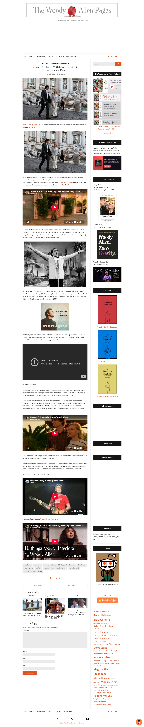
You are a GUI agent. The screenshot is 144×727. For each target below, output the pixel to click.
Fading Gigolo (113, 651)
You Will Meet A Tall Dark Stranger (102, 704)
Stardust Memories (105, 687)
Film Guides (41, 56)
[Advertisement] (72, 39)
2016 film (96, 611)
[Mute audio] (117, 88)
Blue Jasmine (101, 619)
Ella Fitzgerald (62, 565)
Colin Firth (115, 636)
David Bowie (27, 565)
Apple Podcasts (108, 126)
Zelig (113, 704)
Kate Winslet (105, 663)
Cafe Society (100, 632)
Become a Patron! (107, 133)
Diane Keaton (114, 644)
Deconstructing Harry (100, 644)
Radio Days (106, 685)
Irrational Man (101, 657)
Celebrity (109, 636)
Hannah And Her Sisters (103, 653)
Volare (40, 571)
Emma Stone (100, 647)
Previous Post (38, 585)
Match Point (110, 678)
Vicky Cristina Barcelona (101, 699)
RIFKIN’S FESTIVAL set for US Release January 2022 (32, 614)
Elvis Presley (82, 565)
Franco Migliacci (28, 568)
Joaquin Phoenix (113, 661)
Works (50, 56)
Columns (59, 56)
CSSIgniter (80, 723)
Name (25, 651)
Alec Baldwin (103, 611)
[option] (107, 98)
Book (24, 56)
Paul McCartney (61, 568)
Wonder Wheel (99, 702)
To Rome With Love (65, 182)
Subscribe (120, 91)
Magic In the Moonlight (100, 671)
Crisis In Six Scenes (99, 641)
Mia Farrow (96, 682)
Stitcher (114, 129)
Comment (26, 630)
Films (42, 63)
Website (25, 665)
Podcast (31, 56)
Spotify (108, 129)
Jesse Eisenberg (99, 661)
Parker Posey (97, 685)
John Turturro (97, 663)
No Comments (61, 74)
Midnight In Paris (110, 681)
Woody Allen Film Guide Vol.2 (107, 362)
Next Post (71, 585)
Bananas (108, 615)
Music (48, 63)
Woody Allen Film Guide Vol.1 (107, 327)
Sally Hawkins (114, 685)
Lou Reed (38, 568)
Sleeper (95, 687)
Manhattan (99, 677)
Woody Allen (70, 56)
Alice (109, 611)
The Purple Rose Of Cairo (102, 693)
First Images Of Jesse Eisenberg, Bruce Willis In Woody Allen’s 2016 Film (77, 613)
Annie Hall (99, 615)
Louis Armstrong (49, 568)
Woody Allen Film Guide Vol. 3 (107, 396)
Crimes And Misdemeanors (103, 638)
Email (25, 658)
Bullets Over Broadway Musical (103, 629)
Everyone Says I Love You (101, 651)
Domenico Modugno (49, 565)
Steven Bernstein (74, 568)
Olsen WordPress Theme (67, 723)
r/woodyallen (107, 587)
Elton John (72, 565)
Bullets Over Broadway (103, 626)
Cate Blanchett (99, 636)
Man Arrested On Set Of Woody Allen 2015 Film (53, 617)
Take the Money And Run (101, 690)
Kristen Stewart (115, 663)
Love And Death (98, 666)
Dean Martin (37, 565)
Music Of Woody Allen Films (60, 63)
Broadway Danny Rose (100, 623)
